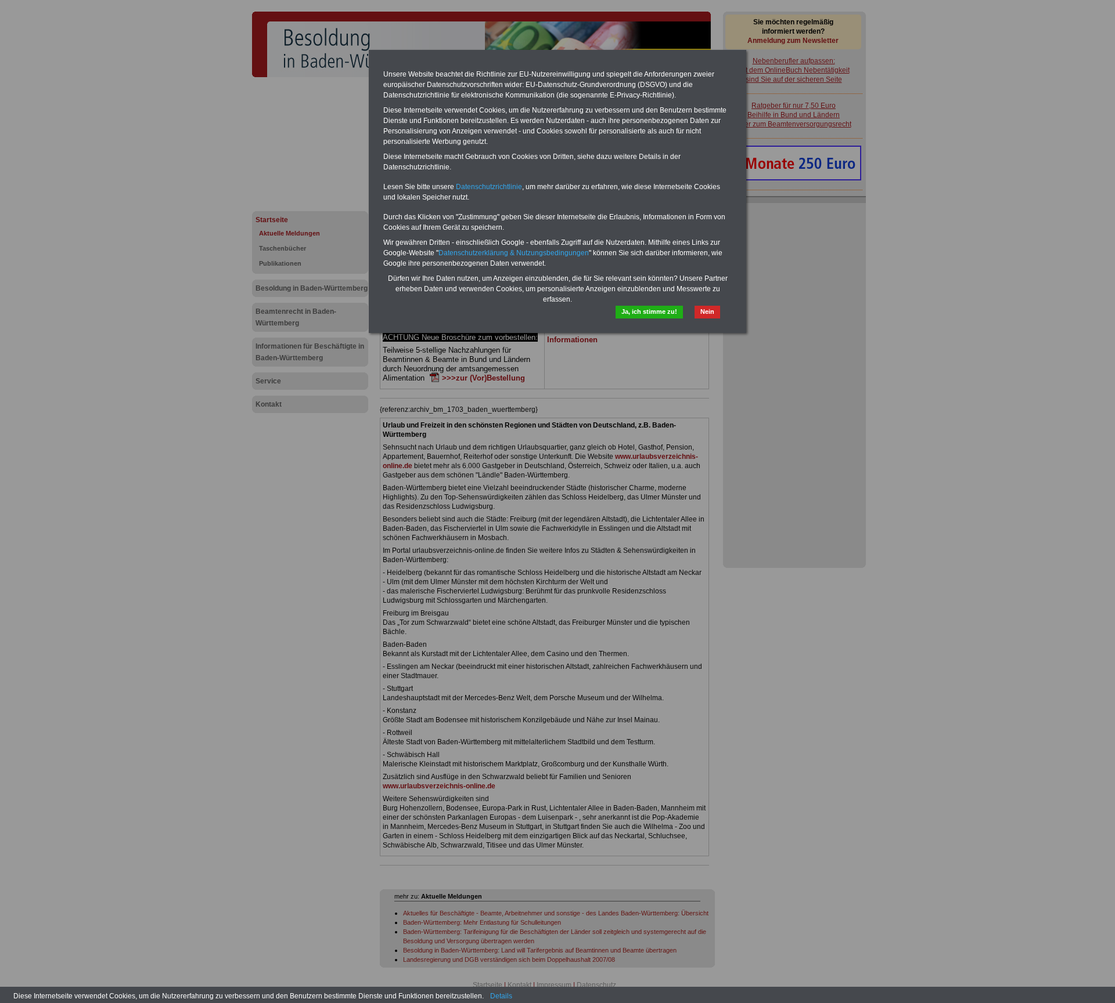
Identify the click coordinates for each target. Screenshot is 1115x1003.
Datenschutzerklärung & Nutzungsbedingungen (513, 253)
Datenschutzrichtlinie (489, 187)
